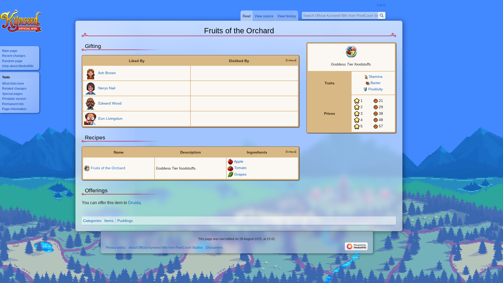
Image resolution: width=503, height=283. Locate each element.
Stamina (375, 76)
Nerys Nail (106, 88)
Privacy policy (115, 247)
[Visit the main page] (21, 21)
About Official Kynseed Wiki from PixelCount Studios (166, 247)
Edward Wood (110, 103)
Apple (238, 161)
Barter (375, 83)
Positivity (375, 89)
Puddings (125, 221)
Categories (92, 221)
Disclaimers (214, 247)
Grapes (240, 174)
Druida (134, 202)
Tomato (240, 168)
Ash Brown (107, 73)
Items (108, 221)
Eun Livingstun (110, 118)
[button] (291, 60)
